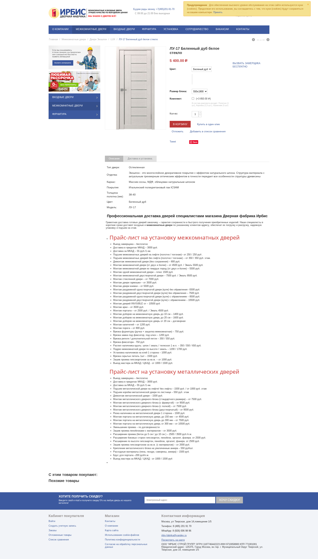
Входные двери (124, 29)
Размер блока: (178, 91)
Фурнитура (149, 29)
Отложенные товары (60, 535)
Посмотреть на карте (173, 540)
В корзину (180, 124)
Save (195, 142)
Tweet (173, 141)
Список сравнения (59, 539)
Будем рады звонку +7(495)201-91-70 (153, 9)
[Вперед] (267, 40)
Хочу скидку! (229, 500)
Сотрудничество (197, 29)
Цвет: (173, 69)
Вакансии (222, 29)
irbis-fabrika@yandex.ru (174, 535)
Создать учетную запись (62, 525)
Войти (52, 521)
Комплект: (176, 98)
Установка (171, 29)
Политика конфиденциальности (122, 539)
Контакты (242, 29)
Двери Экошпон (98, 39)
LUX (113, 39)
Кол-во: (174, 113)
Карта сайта (111, 530)
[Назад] (253, 40)
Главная (53, 39)
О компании (60, 29)
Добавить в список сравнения (208, 131)
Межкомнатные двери (91, 29)
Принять (217, 12)
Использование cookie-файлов (122, 535)
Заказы (52, 530)
